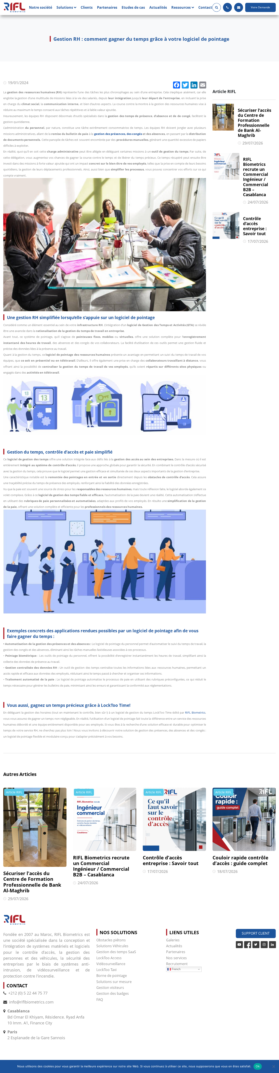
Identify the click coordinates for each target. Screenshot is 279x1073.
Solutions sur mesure (114, 981)
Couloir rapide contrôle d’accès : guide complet (240, 860)
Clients (87, 7)
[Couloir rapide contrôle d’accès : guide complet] (244, 819)
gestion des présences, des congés (118, 134)
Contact (205, 7)
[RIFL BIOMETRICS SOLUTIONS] (14, 7)
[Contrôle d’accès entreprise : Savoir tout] (174, 819)
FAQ (99, 999)
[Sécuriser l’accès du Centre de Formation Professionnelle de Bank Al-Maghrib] (34, 827)
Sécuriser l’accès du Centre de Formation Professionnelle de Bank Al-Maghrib (32, 882)
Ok (258, 1066)
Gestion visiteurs (110, 987)
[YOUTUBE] (239, 944)
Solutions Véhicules (112, 946)
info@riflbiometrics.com (31, 1002)
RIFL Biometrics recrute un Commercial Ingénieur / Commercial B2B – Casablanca (101, 866)
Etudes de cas (133, 7)
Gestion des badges (112, 993)
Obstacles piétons (111, 940)
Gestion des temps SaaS (116, 951)
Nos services (176, 958)
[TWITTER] (255, 944)
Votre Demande (260, 7)
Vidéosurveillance (110, 963)
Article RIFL (14, 792)
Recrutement (177, 963)
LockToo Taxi (106, 969)
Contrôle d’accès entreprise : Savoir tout (171, 860)
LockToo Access (109, 958)
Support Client (256, 933)
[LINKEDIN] (272, 944)
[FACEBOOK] (247, 944)
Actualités (158, 7)
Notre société (40, 7)
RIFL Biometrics (195, 712)
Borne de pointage (111, 975)
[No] (273, 1066)
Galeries (173, 940)
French (175, 969)
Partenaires (107, 7)
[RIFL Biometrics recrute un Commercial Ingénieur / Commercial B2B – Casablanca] (104, 819)
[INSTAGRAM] (264, 944)
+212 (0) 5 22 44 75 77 (28, 993)
